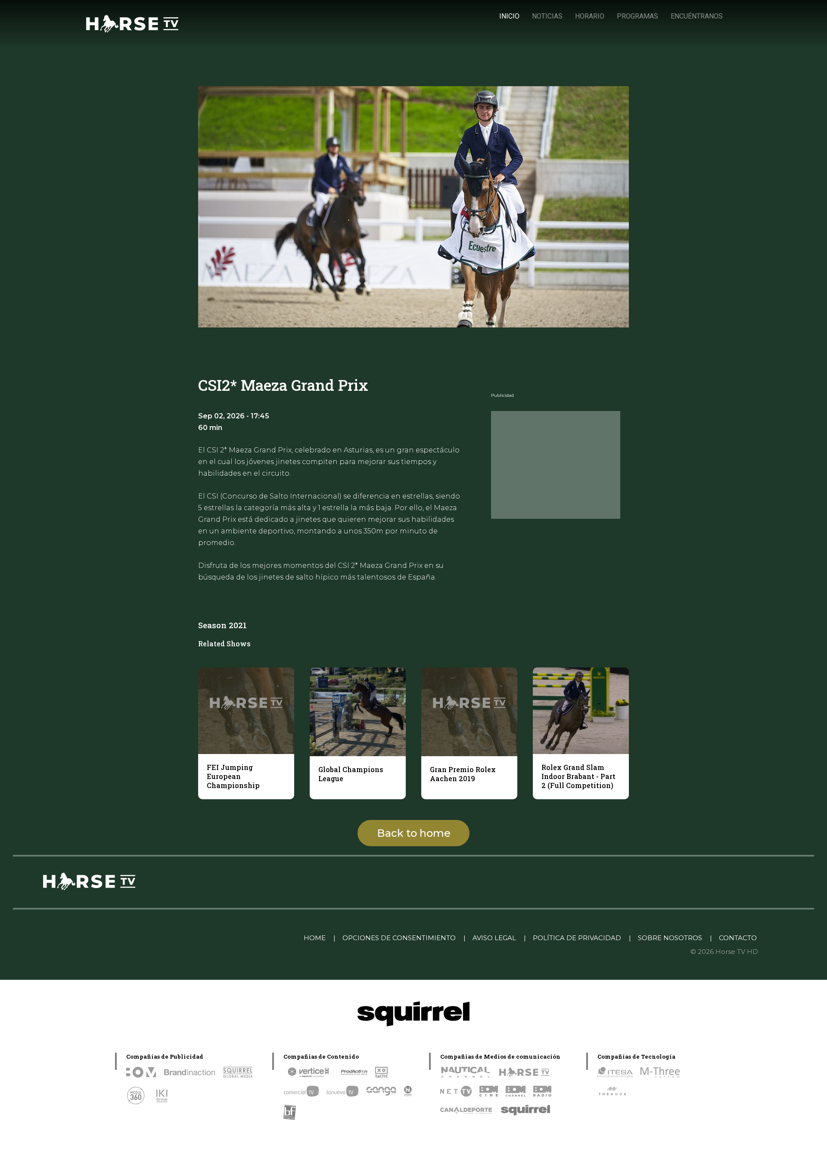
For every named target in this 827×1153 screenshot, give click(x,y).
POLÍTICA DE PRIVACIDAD (577, 938)
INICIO (509, 16)
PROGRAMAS (637, 16)
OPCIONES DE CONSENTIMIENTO (399, 938)
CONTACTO (738, 938)
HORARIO (589, 16)
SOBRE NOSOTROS (670, 938)
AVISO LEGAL (494, 938)
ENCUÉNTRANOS (697, 16)
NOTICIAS (547, 16)
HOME (315, 938)
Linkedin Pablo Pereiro (253, 938)
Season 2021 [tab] (222, 625)
